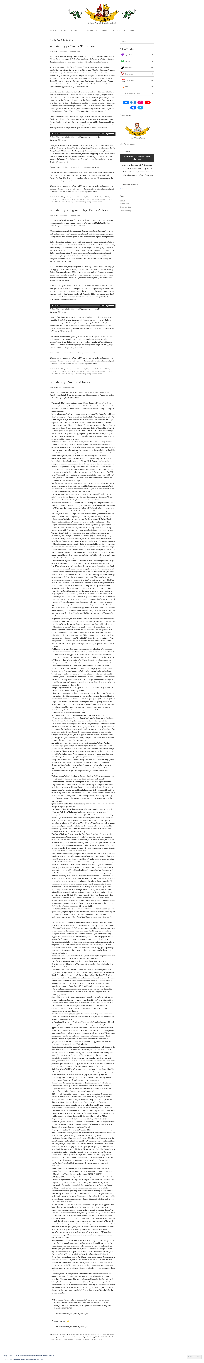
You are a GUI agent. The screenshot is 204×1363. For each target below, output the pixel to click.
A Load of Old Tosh (84, 621)
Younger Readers (96, 202)
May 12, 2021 (84, 1314)
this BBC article (102, 1254)
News (63, 31)
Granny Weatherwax (73, 199)
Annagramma (71, 197)
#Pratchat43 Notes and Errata (70, 382)
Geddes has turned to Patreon (79, 873)
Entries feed (124, 204)
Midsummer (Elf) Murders (61, 746)
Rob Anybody (68, 202)
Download (76, 137)
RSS (59, 140)
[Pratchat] (102, 23)
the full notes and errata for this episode (72, 353)
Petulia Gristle (59, 202)
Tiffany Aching (86, 202)
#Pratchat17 (102, 715)
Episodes (76, 31)
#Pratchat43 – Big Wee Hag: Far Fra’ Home (79, 210)
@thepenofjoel (62, 162)
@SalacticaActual (66, 331)
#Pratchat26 (56, 718)
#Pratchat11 (107, 1263)
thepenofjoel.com (101, 159)
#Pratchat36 (96, 1265)
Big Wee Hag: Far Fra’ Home (98, 392)
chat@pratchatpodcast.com (68, 181)
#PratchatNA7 (66, 1265)
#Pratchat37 (68, 721)
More (64, 140)
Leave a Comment (74, 51)
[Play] (53, 134)
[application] (82, 134)
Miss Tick (105, 199)
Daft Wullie (105, 197)
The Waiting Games (127, 144)
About (133, 31)
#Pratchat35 (98, 945)
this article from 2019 (99, 917)
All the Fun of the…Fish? (101, 1050)
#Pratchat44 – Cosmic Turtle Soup (73, 46)
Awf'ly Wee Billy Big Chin (83, 197)
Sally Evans (77, 202)
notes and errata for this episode (77, 167)
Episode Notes (60, 1334)
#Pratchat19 (76, 945)
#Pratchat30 (68, 718)
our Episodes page (73, 159)
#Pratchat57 (88, 151)
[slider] (111, 134)
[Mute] (107, 134)
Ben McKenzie (97, 197)
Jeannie (82, 199)
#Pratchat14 (60, 148)
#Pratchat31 (105, 148)
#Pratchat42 (108, 1265)
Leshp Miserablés (83, 500)
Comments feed (125, 207)
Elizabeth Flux (61, 199)
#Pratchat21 (77, 1265)
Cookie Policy (39, 1359)
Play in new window (63, 137)
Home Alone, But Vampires (72, 762)
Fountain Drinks (65, 1202)
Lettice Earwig (89, 199)
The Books (91, 31)
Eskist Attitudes (87, 1022)
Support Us (119, 31)
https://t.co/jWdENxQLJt (63, 1308)
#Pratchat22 (108, 718)
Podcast (58, 197)
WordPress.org (125, 211)
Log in (122, 200)
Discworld (53, 199)
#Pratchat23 (86, 1265)
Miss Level (98, 199)
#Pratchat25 (86, 945)
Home (53, 31)
